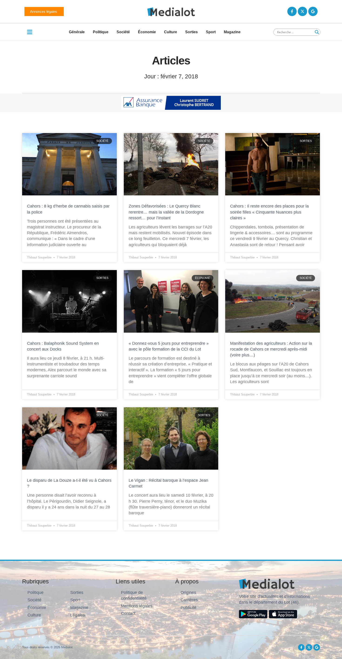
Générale (77, 32)
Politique (100, 32)
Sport (211, 32)
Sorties (191, 32)
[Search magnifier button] (317, 32)
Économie (147, 32)
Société (123, 32)
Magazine (232, 32)
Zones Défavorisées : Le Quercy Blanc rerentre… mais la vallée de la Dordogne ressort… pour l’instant (166, 212)
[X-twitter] (302, 11)
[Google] (313, 11)
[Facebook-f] (292, 11)
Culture (170, 32)
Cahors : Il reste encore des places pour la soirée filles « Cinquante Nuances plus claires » (269, 212)
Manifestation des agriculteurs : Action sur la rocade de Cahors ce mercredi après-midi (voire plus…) (271, 349)
